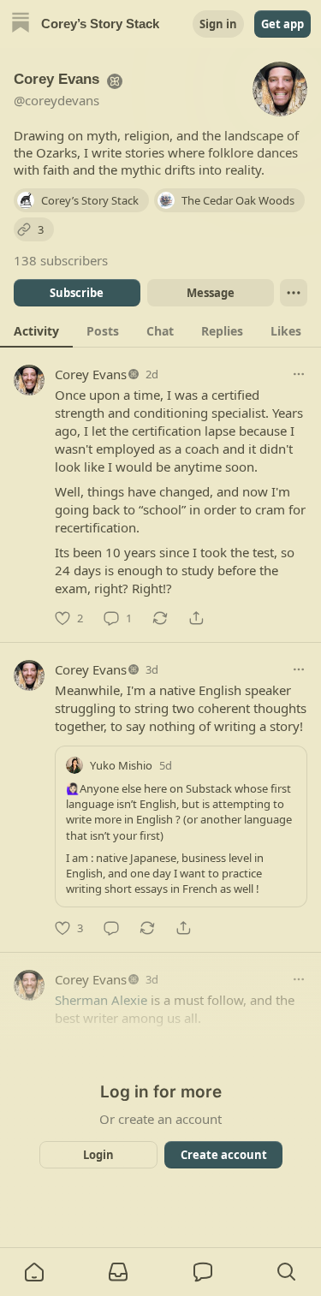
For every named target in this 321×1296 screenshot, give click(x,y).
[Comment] (111, 928)
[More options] (298, 374)
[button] (34, 1272)
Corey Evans (91, 374)
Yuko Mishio (121, 765)
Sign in (218, 24)
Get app (282, 24)
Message (210, 292)
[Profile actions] (293, 292)
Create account (223, 1154)
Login (98, 1154)
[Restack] (160, 618)
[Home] (20, 24)
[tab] (36, 330)
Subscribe (77, 292)
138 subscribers (61, 260)
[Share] (196, 618)
